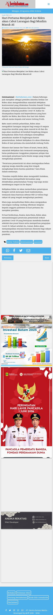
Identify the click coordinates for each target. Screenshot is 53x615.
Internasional (27, 242)
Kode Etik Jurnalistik (38, 597)
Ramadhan (6, 28)
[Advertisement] (26, 85)
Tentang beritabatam (17, 597)
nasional (38, 242)
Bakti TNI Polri (7, 15)
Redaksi (11, 593)
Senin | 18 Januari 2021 (16, 28)
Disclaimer (12, 602)
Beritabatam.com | (24, 97)
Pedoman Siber (23, 593)
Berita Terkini (13, 242)
